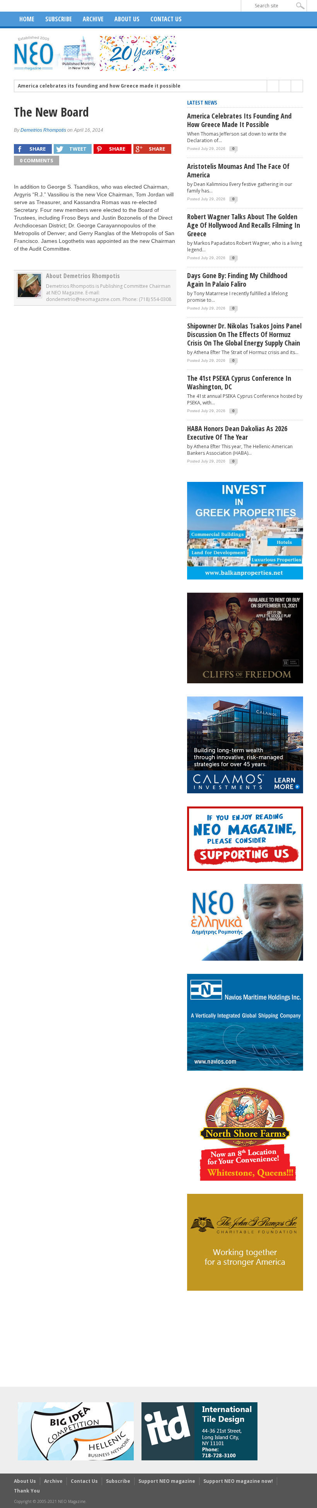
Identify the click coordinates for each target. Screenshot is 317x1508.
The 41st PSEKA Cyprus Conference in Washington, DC (239, 382)
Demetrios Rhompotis (43, 130)
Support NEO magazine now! (238, 1481)
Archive (93, 19)
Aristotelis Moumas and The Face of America (238, 170)
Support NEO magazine (166, 1481)
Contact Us (166, 19)
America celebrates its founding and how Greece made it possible (99, 86)
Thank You (27, 1490)
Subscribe (58, 19)
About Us (127, 19)
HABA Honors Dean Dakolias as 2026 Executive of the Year (237, 432)
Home (26, 19)
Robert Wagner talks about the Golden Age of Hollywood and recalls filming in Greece (243, 225)
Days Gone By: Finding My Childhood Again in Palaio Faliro (237, 279)
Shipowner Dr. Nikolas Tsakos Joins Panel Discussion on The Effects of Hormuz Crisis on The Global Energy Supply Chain (244, 334)
